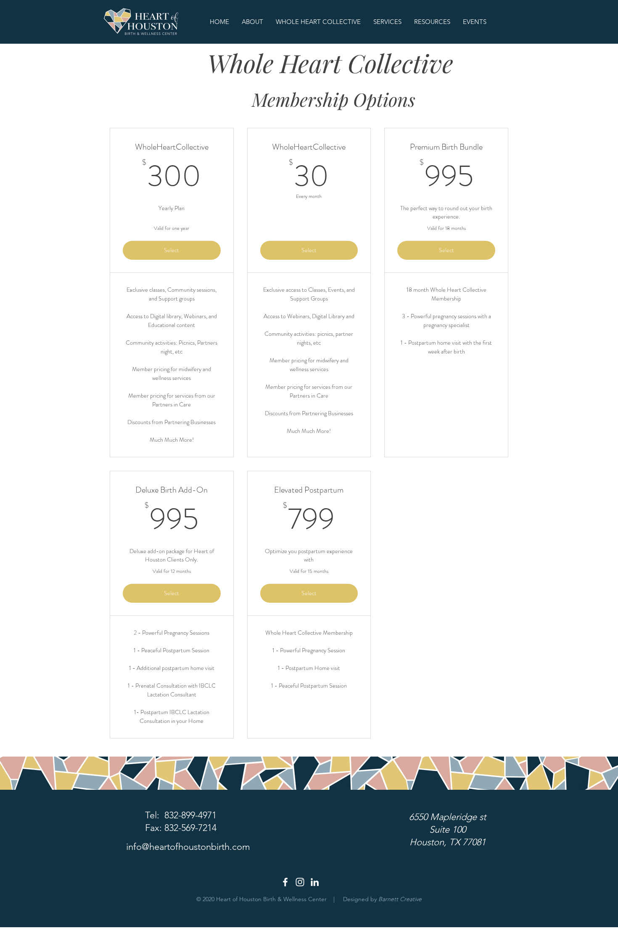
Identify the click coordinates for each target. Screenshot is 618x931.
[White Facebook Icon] (285, 882)
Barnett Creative (400, 899)
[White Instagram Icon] (300, 882)
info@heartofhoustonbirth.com (188, 846)
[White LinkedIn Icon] (314, 882)
